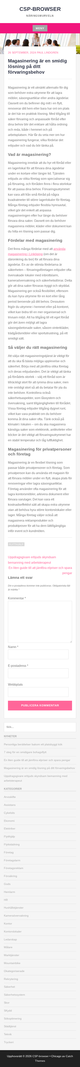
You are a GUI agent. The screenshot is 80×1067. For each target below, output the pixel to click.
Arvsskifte (10, 796)
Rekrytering (11, 979)
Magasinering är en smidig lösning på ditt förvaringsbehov (39, 768)
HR (6, 899)
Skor (7, 1002)
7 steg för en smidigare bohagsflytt (25, 752)
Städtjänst (10, 1026)
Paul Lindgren (47, 52)
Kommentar (17, 598)
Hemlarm (9, 891)
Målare (8, 947)
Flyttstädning (12, 844)
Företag (9, 852)
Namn (13, 647)
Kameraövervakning (16, 915)
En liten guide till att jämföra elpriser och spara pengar (37, 760)
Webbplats (15, 684)
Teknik (8, 1034)
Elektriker (9, 828)
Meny (40, 28)
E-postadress (18, 665)
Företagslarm (12, 860)
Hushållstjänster (13, 907)
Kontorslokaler (13, 931)
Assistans (10, 804)
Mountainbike (12, 963)
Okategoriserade (14, 971)
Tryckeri (9, 1042)
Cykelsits (9, 812)
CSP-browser (40, 9)
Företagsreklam (13, 868)
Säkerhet (9, 986)
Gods (7, 884)
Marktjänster (11, 955)
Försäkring (10, 876)
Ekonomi (9, 820)
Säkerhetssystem (14, 994)
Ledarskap (10, 939)
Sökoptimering (13, 1018)
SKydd (8, 1010)
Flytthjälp (16, 544)
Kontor (8, 923)
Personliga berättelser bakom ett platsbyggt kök (33, 744)
